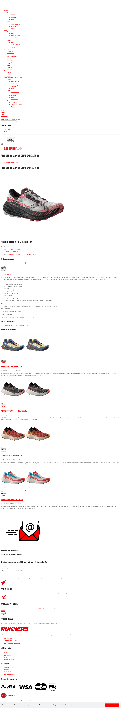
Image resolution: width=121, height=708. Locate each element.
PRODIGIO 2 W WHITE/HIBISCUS (12, 499)
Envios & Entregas (8, 667)
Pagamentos (7, 673)
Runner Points (7, 671)
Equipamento (7, 49)
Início (5, 160)
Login (5, 131)
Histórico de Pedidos (9, 659)
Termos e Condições (11, 641)
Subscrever (19, 570)
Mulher (5, 30)
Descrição (6, 273)
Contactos (8, 638)
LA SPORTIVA (19, 254)
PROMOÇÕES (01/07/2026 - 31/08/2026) (14, 77)
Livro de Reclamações (9, 674)
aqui (40, 608)
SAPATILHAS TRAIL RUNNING (29, 254)
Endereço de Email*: (6, 568)
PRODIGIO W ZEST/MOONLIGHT (11, 366)
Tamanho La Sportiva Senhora (8, 263)
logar (12, 325)
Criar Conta (7, 129)
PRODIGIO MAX (12, 254)
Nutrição (6, 70)
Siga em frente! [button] (112, 705)
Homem (6, 10)
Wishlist (3, 270)
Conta (16, 325)
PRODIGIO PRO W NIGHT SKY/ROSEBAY (14, 411)
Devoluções (7, 669)
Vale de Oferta (7, 655)
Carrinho (6, 652)
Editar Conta (7, 654)
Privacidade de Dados (12, 643)
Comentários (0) (8, 274)
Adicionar (3, 268)
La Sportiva (3, 362)
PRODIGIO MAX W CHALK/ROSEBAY (12, 162)
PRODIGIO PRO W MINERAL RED (11, 455)
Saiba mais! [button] (68, 705)
